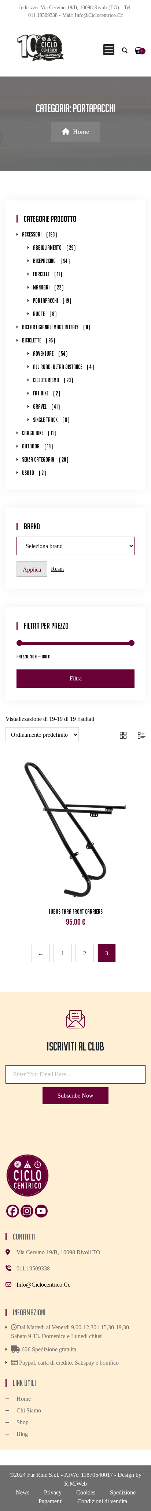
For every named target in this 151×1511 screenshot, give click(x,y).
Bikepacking (44, 261)
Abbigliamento (47, 248)
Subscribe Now (75, 1095)
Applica (32, 569)
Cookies (85, 1492)
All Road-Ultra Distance (57, 367)
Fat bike (40, 393)
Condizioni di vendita (102, 1501)
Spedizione (123, 1492)
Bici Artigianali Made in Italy (50, 327)
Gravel (40, 406)
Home (81, 131)
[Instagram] (27, 1211)
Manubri (41, 287)
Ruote (39, 314)
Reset (57, 569)
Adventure (43, 354)
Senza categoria (38, 459)
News (22, 1492)
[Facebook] (12, 1211)
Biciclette (31, 340)
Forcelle (41, 274)
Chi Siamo (28, 1410)
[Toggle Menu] (107, 49)
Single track (45, 420)
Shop (22, 1422)
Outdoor (31, 446)
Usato (28, 473)
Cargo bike (32, 433)
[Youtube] (41, 1211)
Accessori (31, 234)
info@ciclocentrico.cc (43, 1284)
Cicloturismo (46, 380)
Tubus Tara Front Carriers (75, 912)
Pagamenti (50, 1501)
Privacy (53, 1492)
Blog (22, 1434)
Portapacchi (45, 301)
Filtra (76, 678)
